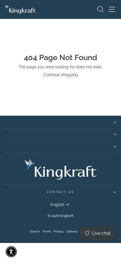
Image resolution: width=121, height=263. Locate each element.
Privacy (58, 231)
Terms (46, 231)
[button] (11, 251)
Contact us (60, 192)
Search (35, 231)
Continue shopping (60, 75)
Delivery (72, 231)
